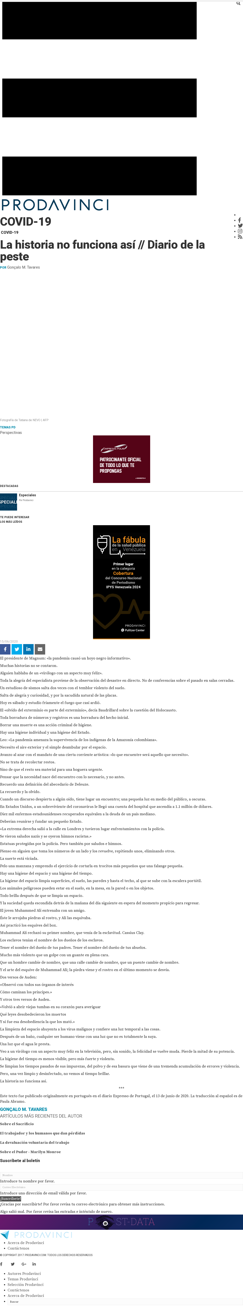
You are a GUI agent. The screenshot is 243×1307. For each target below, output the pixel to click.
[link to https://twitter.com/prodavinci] (16, 1264)
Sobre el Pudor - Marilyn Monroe (30, 1152)
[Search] (238, 3)
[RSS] (240, 237)
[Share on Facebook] (5, 649)
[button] (10, 1198)
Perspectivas (11, 432)
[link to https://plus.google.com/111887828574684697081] (27, 1264)
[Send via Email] (40, 649)
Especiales (27, 495)
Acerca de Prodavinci (26, 1243)
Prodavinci (28, 500)
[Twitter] (240, 226)
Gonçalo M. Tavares (23, 267)
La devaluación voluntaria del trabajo (34, 1142)
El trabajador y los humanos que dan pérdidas (42, 1133)
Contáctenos (18, 1248)
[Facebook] (239, 220)
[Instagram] (240, 231)
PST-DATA (121, 1221)
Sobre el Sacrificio (17, 1124)
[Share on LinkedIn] (28, 649)
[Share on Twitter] (17, 649)
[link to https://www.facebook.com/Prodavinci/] (5, 1264)
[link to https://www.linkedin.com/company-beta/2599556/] (37, 1264)
